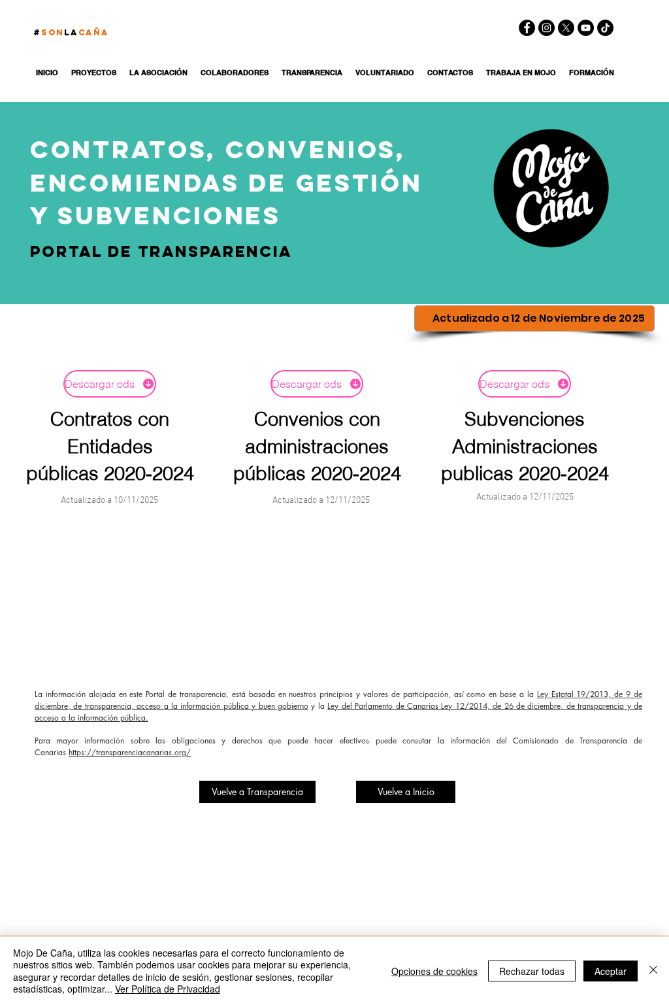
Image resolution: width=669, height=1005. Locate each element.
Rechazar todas (531, 971)
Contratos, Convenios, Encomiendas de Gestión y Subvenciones (226, 182)
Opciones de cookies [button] (434, 971)
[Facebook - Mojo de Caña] (527, 28)
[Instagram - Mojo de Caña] (546, 28)
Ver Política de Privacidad (167, 988)
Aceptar (611, 971)
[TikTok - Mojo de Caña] (605, 28)
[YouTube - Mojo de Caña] (586, 28)
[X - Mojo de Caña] (566, 28)
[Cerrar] (653, 971)
